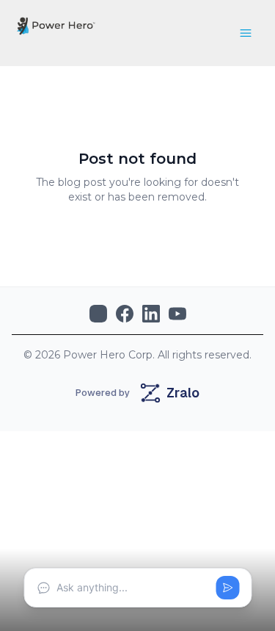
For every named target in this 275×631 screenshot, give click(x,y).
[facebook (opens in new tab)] (124, 313)
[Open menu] (245, 33)
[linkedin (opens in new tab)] (151, 313)
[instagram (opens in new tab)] (98, 313)
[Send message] (227, 587)
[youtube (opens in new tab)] (177, 313)
